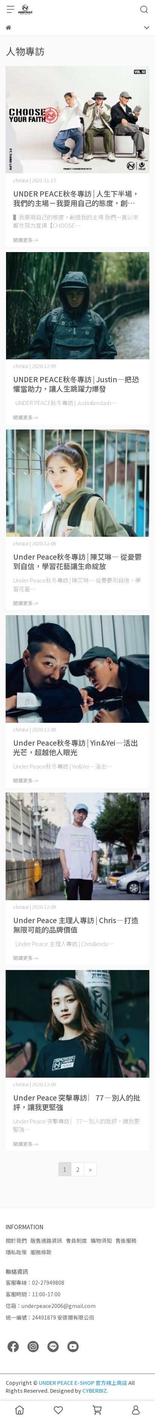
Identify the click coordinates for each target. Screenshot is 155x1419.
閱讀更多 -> (25, 239)
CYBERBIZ (94, 1390)
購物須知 (101, 1240)
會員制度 (76, 1240)
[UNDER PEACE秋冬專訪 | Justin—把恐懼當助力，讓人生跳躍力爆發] (77, 306)
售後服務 (126, 1240)
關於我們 (16, 1240)
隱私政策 (16, 1252)
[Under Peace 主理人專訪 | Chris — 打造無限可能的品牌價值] (77, 846)
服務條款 (41, 1252)
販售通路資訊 (46, 1240)
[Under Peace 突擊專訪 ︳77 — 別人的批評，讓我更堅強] (77, 1024)
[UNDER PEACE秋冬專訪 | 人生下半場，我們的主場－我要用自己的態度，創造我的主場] (77, 120)
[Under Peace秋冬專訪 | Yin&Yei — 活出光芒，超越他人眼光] (77, 669)
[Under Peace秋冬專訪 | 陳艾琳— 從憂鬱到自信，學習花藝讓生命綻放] (77, 483)
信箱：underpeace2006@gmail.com (51, 1305)
